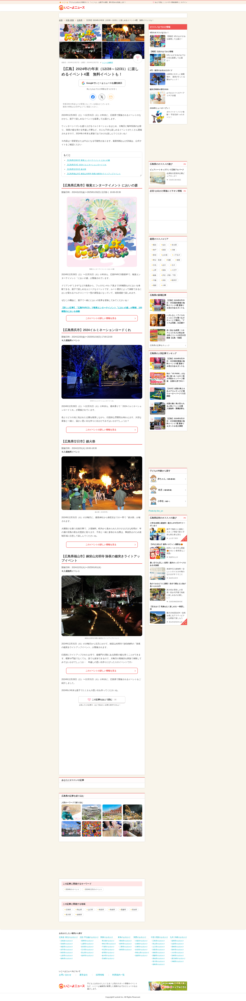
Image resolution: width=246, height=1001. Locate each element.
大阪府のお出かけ (141, 941)
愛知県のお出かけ (125, 941)
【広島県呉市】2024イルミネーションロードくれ (86, 165)
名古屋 (174, 245)
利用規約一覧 (118, 975)
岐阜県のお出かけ (125, 944)
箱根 (178, 260)
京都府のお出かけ (141, 944)
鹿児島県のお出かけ (178, 958)
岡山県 (79, 910)
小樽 (164, 285)
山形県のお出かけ (66, 955)
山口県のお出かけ (158, 947)
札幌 (169, 260)
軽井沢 (174, 280)
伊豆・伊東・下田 (169, 275)
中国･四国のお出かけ (159, 937)
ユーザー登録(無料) (171, 2)
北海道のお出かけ (66, 941)
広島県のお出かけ (158, 941)
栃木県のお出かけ (108, 955)
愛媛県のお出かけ (158, 955)
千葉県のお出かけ (108, 947)
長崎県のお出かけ (177, 947)
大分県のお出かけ (177, 952)
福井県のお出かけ (87, 955)
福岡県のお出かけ (177, 941)
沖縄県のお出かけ (177, 961)
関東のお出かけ (106, 937)
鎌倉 (154, 275)
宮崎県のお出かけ (177, 955)
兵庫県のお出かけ (141, 947)
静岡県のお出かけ (125, 950)
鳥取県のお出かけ (158, 950)
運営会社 (83, 975)
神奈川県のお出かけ (109, 944)
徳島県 (79, 915)
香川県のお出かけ (158, 961)
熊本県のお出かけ (177, 950)
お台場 (164, 255)
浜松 (164, 280)
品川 (164, 265)
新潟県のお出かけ (87, 947)
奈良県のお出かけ (141, 950)
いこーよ (65, 2)
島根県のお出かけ (158, 952)
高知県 (134, 910)
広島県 (68, 910)
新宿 (164, 250)
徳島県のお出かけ (158, 964)
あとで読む (159, 2)
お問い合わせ (65, 975)
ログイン (184, 2)
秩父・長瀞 (157, 260)
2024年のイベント (72, 889)
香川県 (68, 915)
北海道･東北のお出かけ (68, 937)
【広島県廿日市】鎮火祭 (76, 169)
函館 (154, 285)
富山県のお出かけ (87, 952)
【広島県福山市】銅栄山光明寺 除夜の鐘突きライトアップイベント (93, 174)
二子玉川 (176, 255)
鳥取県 (101, 910)
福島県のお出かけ (66, 958)
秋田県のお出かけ (66, 952)
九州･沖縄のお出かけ (178, 937)
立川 (173, 265)
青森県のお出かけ (66, 947)
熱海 (164, 270)
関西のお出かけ (140, 937)
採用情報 (100, 975)
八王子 (174, 270)
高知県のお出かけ (158, 958)
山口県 (90, 910)
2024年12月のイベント (93, 889)
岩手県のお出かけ (66, 950)
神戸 (154, 250)
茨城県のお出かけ (108, 958)
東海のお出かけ (124, 937)
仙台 (164, 245)
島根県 (112, 910)
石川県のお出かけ (87, 950)
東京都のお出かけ (108, 941)
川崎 (173, 250)
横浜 (154, 245)
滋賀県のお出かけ (141, 955)
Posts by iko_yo (156, 511)
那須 (154, 255)
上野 (154, 270)
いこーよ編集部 (107, 62)
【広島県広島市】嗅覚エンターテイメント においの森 (88, 160)
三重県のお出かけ (125, 947)
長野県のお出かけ (87, 941)
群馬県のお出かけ (108, 952)
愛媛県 (123, 910)
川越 (154, 280)
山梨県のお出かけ (87, 944)
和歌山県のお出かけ (142, 952)
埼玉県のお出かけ (108, 950)
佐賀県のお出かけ (177, 944)
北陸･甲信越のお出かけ (89, 937)
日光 (154, 265)
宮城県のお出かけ (66, 944)
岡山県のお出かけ (158, 944)
